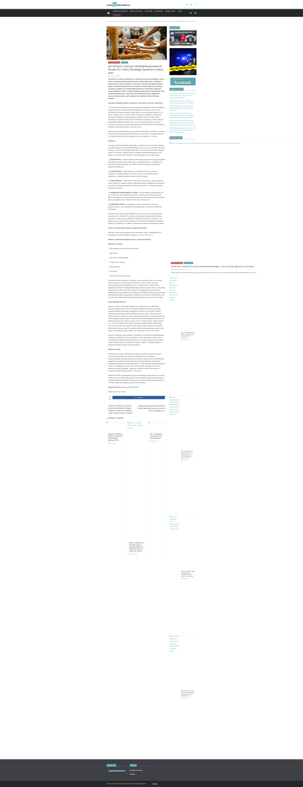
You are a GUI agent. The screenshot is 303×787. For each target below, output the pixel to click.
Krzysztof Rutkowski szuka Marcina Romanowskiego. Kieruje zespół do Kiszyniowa (181, 108)
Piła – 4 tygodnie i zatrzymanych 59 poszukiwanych (156, 436)
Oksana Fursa (185, 269)
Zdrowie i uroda (170, 11)
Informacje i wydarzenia (120, 11)
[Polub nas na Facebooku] (183, 79)
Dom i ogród (148, 11)
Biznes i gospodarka (136, 11)
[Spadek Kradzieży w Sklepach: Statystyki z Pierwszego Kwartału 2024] (116, 423)
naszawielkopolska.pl (121, 783)
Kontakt (132, 774)
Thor (119, 76)
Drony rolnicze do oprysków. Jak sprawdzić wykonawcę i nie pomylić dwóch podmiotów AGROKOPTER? (181, 115)
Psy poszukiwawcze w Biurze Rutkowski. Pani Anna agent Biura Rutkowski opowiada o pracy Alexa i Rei (187, 454)
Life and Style (124, 62)
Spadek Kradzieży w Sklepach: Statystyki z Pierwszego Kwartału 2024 (115, 437)
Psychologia (117, 15)
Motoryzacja (159, 11)
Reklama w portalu (136, 770)
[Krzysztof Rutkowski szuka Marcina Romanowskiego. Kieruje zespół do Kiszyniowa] (174, 336)
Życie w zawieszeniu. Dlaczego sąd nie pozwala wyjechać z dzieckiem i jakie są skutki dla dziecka (136, 547)
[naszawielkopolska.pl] (108, 13)
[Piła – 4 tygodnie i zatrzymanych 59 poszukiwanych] (157, 423)
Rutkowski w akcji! (188, 263)
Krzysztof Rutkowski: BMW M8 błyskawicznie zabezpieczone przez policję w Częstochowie (188, 574)
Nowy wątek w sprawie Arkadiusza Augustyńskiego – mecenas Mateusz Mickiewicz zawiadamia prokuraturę (181, 123)
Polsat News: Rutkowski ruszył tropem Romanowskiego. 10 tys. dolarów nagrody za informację (182, 95)
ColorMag (135, 783)
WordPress (144, 783)
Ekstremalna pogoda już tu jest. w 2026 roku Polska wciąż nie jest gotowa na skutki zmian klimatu (182, 130)
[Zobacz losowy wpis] (195, 13)
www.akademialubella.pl (144, 235)
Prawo (180, 11)
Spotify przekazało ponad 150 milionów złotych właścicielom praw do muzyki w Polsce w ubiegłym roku (151, 408)
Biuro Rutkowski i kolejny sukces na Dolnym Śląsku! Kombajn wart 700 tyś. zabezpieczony (188, 693)
